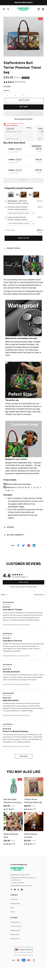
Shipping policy (15, 930)
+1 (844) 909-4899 (17, 883)
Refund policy (15, 939)
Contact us (14, 899)
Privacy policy (15, 922)
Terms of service (16, 926)
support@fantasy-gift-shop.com (21, 886)
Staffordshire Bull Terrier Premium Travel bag (16, 625)
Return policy (14, 934)
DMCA (12, 912)
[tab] (19, 52)
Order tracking (15, 904)
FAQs (12, 908)
